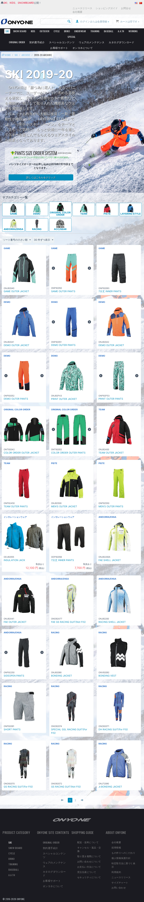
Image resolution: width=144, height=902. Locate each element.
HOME (7, 55)
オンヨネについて (83, 48)
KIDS (12, 2)
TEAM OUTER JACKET (111, 452)
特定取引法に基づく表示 (123, 864)
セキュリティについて (89, 877)
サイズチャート (120, 882)
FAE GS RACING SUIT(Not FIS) (68, 622)
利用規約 (116, 872)
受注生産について (86, 872)
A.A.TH (121, 31)
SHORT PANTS (12, 729)
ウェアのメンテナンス (91, 42)
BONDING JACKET (61, 675)
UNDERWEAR (80, 31)
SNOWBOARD (26, 2)
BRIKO (67, 31)
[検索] (69, 21)
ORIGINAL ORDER (17, 42)
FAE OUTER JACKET (15, 622)
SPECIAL (72, 37)
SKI (5, 2)
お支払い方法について (89, 866)
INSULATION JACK (14, 560)
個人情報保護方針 (121, 858)
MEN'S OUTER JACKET (64, 506)
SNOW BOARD (20, 31)
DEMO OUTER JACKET (16, 345)
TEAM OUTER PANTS (16, 506)
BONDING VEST (107, 675)
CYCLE (57, 31)
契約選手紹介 (37, 42)
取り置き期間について (89, 856)
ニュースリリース (82, 8)
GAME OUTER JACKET (16, 291)
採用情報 (116, 847)
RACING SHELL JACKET (112, 622)
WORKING (133, 31)
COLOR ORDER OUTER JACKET (21, 452)
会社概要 (77, 11)
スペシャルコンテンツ (61, 42)
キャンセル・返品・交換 (89, 849)
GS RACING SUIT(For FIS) (18, 786)
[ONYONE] (17, 21)
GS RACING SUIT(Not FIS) (66, 786)
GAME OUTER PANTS (63, 291)
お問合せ (126, 8)
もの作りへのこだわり (123, 852)
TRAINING (95, 31)
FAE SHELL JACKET (110, 560)
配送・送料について (88, 842)
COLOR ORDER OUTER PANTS (68, 452)
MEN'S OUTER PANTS (111, 506)
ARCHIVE (26, 55)
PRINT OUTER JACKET (64, 399)
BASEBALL (108, 31)
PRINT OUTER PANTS (111, 398)
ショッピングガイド (107, 8)
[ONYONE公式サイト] (72, 819)
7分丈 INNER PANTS (110, 291)
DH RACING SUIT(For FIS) (113, 729)
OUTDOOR (45, 31)
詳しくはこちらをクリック (41, 177)
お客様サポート (59, 48)
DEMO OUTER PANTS (63, 345)
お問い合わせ (119, 887)
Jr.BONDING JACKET (110, 786)
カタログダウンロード (121, 42)
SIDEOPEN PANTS (14, 675)
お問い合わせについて (89, 861)
